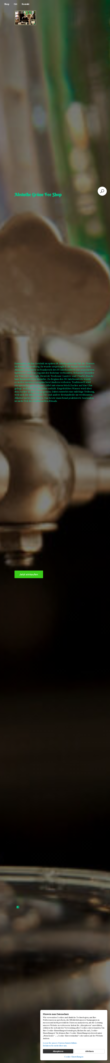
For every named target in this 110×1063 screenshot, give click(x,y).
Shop (6, 4)
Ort (15, 4)
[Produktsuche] (102, 191)
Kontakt (25, 4)
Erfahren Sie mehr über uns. (55, 1045)
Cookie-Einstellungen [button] (73, 1057)
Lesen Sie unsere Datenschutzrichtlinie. (60, 1043)
